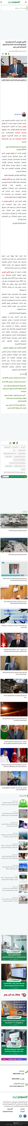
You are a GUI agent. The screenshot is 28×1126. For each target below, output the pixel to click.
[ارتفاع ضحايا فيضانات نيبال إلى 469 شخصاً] (14, 545)
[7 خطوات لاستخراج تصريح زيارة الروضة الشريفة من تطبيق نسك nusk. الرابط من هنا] (14, 1013)
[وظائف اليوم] (14, 995)
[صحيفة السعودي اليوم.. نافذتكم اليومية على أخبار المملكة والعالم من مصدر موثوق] (14, 947)
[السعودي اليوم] (14, 2)
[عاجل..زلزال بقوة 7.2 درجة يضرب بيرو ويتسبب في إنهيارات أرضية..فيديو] (14, 616)
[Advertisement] (14, 25)
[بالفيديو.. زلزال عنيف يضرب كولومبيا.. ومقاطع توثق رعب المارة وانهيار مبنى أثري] (14, 778)
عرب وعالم (17, 8)
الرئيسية (24, 8)
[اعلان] (14, 1059)
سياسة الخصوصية (8, 1111)
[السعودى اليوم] (20, 1097)
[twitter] (6, 54)
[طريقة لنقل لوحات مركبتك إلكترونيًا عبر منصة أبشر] (14, 1042)
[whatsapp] (3, 54)
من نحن (23, 1109)
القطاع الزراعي (10, 153)
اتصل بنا (22, 1111)
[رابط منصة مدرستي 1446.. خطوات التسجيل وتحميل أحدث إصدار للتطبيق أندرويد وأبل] (14, 976)
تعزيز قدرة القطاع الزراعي (18, 129)
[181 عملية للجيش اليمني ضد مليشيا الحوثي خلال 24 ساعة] (14, 686)
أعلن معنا (10, 1109)
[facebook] (8, 54)
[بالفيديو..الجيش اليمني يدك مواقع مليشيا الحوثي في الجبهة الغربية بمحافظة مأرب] (14, 709)
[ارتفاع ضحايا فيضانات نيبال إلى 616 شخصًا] (14, 521)
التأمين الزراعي (6, 179)
